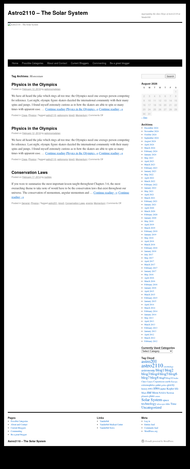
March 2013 (149, 324)
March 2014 (149, 307)
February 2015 (150, 297)
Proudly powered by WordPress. (159, 441)
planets (145, 396)
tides (168, 403)
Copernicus (159, 381)
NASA (162, 392)
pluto (152, 396)
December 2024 (151, 127)
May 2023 (148, 157)
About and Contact (57, 63)
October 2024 (150, 134)
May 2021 (148, 191)
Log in (147, 421)
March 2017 (149, 264)
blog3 (72, 115)
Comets (150, 381)
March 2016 (149, 281)
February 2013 (150, 327)
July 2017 (148, 254)
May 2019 (148, 221)
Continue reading (71, 109)
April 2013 (149, 321)
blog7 (145, 377)
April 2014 (149, 304)
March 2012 (149, 337)
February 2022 (150, 184)
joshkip (48, 176)
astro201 (52, 203)
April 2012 (149, 334)
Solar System (151, 399)
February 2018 (150, 247)
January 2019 (150, 234)
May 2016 (148, 274)
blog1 (160, 370)
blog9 (162, 378)
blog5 (164, 373)
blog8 (154, 377)
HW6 (156, 388)
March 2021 (149, 197)
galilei (158, 384)
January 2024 (150, 154)
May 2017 (148, 257)
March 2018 (149, 244)
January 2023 (150, 171)
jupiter (163, 388)
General (26, 203)
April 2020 (149, 207)
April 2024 (149, 144)
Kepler (170, 388)
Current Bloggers (80, 63)
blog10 (169, 378)
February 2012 (150, 341)
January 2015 (150, 301)
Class (24, 115)
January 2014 (150, 314)
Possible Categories (32, 63)
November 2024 (151, 131)
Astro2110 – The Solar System (48, 12)
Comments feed (151, 427)
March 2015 (149, 294)
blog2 (169, 370)
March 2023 (149, 164)
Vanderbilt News (107, 427)
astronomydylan (52, 89)
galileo (164, 385)
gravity (171, 385)
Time (173, 403)
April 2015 (149, 291)
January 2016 (150, 287)
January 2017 (150, 271)
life (176, 388)
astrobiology (168, 366)
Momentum (81, 115)
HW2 (150, 388)
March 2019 (149, 227)
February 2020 (150, 214)
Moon (155, 392)
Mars (143, 392)
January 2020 (150, 217)
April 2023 (149, 161)
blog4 (154, 373)
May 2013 (148, 317)
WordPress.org (151, 431)
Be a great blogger (120, 63)
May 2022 (148, 174)
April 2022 (149, 177)
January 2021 (150, 204)
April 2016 (149, 277)
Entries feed (149, 424)
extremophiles (148, 385)
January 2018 (150, 251)
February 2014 (150, 311)
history (144, 388)
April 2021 (149, 194)
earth (168, 381)
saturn (157, 396)
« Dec (144, 117)
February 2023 (150, 167)
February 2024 (150, 151)
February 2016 (150, 284)
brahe (175, 378)
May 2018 (148, 237)
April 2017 (149, 261)
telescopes (161, 404)
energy (89, 203)
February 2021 (150, 201)
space (166, 400)
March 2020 (149, 211)
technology (148, 403)
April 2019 (149, 224)
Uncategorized (151, 407)
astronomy (62, 115)
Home (15, 63)
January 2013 (150, 331)
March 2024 (149, 147)
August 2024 (150, 141)
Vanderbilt (104, 421)
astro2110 (51, 115)
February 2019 (150, 231)
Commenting (99, 63)
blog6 (173, 373)
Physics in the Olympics (34, 84)
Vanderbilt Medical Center (111, 424)
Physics (32, 115)
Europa (174, 381)
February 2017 (150, 267)
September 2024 (151, 137)
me (149, 392)
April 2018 (149, 241)
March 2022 (149, 181)
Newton (170, 392)
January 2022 (150, 187)
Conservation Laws (30, 172)
